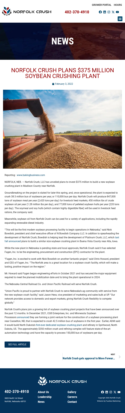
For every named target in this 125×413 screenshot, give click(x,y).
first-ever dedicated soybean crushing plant (59, 325)
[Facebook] (100, 12)
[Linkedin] (104, 12)
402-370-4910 (77, 12)
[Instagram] (108, 12)
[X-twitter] (113, 12)
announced (23, 317)
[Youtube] (117, 12)
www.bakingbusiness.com (31, 175)
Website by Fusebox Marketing (108, 401)
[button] (120, 18)
